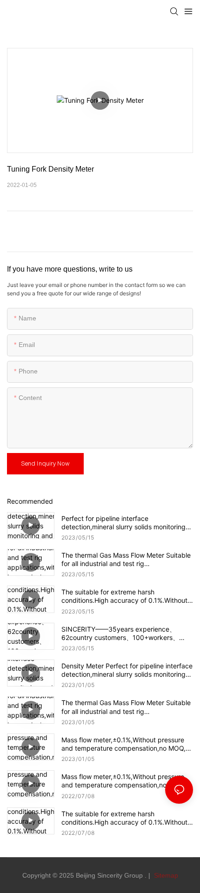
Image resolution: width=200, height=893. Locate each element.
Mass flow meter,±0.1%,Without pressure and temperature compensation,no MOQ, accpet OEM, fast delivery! (123, 781)
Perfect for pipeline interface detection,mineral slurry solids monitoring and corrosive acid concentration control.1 (125, 522)
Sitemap (165, 875)
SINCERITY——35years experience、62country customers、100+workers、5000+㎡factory (120, 633)
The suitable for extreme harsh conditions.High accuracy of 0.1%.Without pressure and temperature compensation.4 (126, 596)
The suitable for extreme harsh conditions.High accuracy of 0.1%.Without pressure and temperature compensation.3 (126, 818)
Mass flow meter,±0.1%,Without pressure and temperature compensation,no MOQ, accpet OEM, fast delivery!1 (123, 744)
